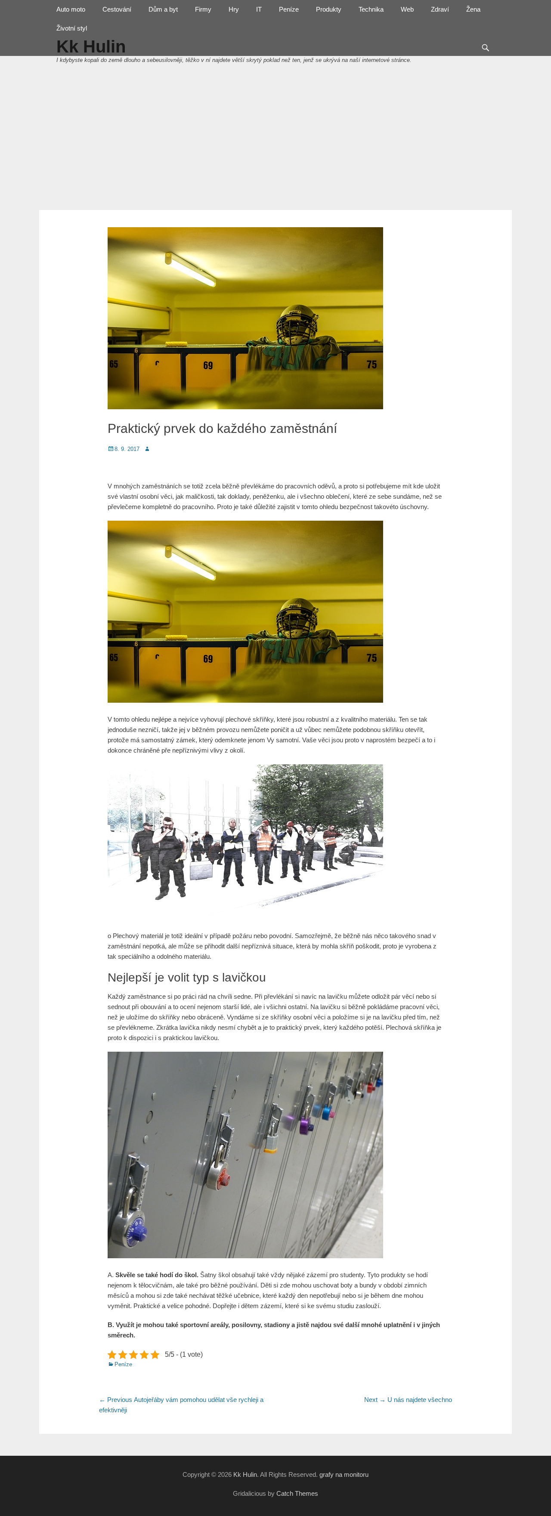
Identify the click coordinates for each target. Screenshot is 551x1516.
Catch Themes (297, 1493)
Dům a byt (163, 9)
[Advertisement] (275, 145)
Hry (234, 9)
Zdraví (440, 9)
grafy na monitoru (343, 1474)
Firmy (203, 9)
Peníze (289, 9)
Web (407, 9)
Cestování (116, 9)
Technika (371, 9)
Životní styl (71, 28)
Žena (473, 9)
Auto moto (70, 9)
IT (259, 9)
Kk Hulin (245, 1474)
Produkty (328, 9)
